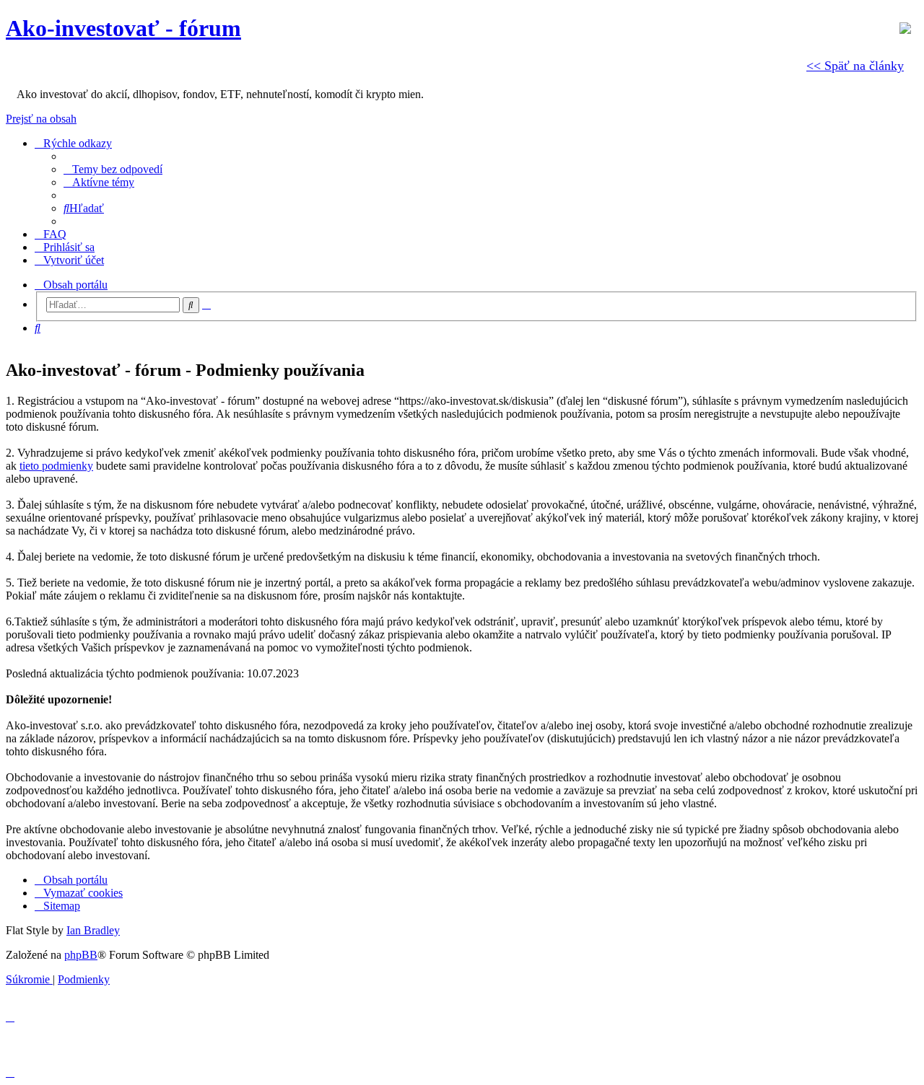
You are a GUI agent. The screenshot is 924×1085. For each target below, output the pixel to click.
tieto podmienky (56, 466)
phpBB (80, 955)
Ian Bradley (93, 930)
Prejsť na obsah (41, 119)
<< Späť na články (855, 65)
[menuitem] (113, 169)
